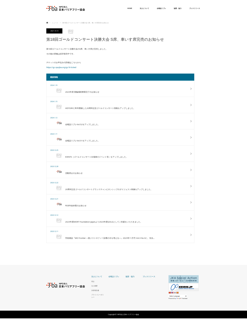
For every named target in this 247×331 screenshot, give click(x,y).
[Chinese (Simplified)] (170, 293)
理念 (92, 281)
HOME (129, 8)
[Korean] (175, 293)
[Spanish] (177, 293)
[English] (172, 293)
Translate (184, 298)
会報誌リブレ (161, 8)
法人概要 (94, 286)
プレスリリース (194, 8)
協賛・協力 (178, 8)
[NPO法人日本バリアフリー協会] (65, 8)
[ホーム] (47, 20)
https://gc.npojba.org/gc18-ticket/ (61, 67)
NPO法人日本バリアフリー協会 (128, 314)
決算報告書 (95, 290)
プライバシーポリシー (97, 296)
